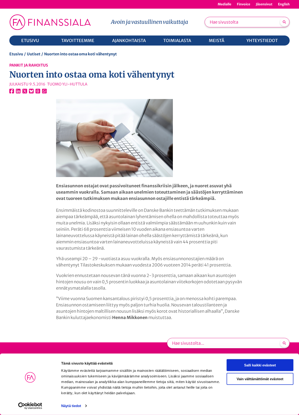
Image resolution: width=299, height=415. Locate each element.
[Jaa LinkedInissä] (18, 91)
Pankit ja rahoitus (28, 65)
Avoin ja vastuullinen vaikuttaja (149, 21)
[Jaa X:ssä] (24, 91)
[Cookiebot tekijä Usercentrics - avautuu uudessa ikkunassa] (30, 405)
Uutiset (33, 54)
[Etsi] (284, 22)
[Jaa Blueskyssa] (31, 91)
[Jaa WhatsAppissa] (44, 91)
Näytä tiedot (71, 406)
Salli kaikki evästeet (260, 365)
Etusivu (16, 54)
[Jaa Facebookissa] (11, 91)
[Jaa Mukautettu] (38, 91)
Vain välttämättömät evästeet (260, 379)
